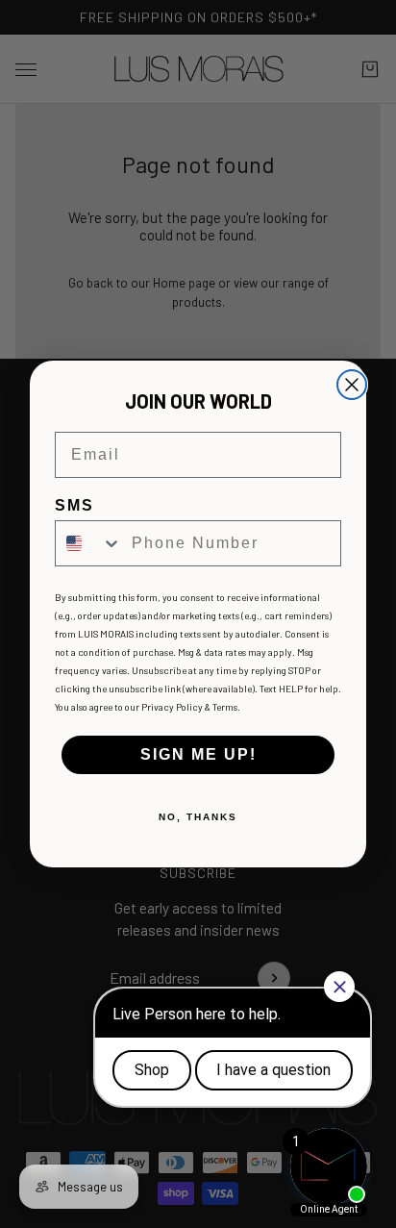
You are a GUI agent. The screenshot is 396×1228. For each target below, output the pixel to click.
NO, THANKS (198, 817)
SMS (74, 505)
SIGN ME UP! (198, 754)
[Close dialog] (351, 384)
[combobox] (89, 543)
